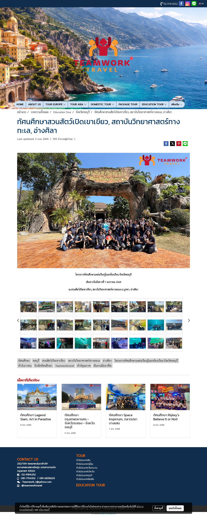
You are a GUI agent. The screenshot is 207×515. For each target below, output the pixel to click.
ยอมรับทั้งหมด (175, 508)
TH (202, 3)
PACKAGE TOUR (128, 104)
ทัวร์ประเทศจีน (83, 460)
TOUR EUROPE (54, 104)
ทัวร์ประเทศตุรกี (84, 475)
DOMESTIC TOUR (101, 104)
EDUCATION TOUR (153, 104)
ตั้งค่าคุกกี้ (158, 508)
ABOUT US (34, 104)
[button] (189, 104)
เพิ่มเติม (175, 104)
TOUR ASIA (77, 104)
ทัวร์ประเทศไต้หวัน (85, 471)
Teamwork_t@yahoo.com (37, 482)
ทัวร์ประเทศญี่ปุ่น (84, 464)
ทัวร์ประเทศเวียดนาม (86, 468)
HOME (20, 104)
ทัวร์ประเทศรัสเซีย (85, 479)
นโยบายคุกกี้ (44, 509)
